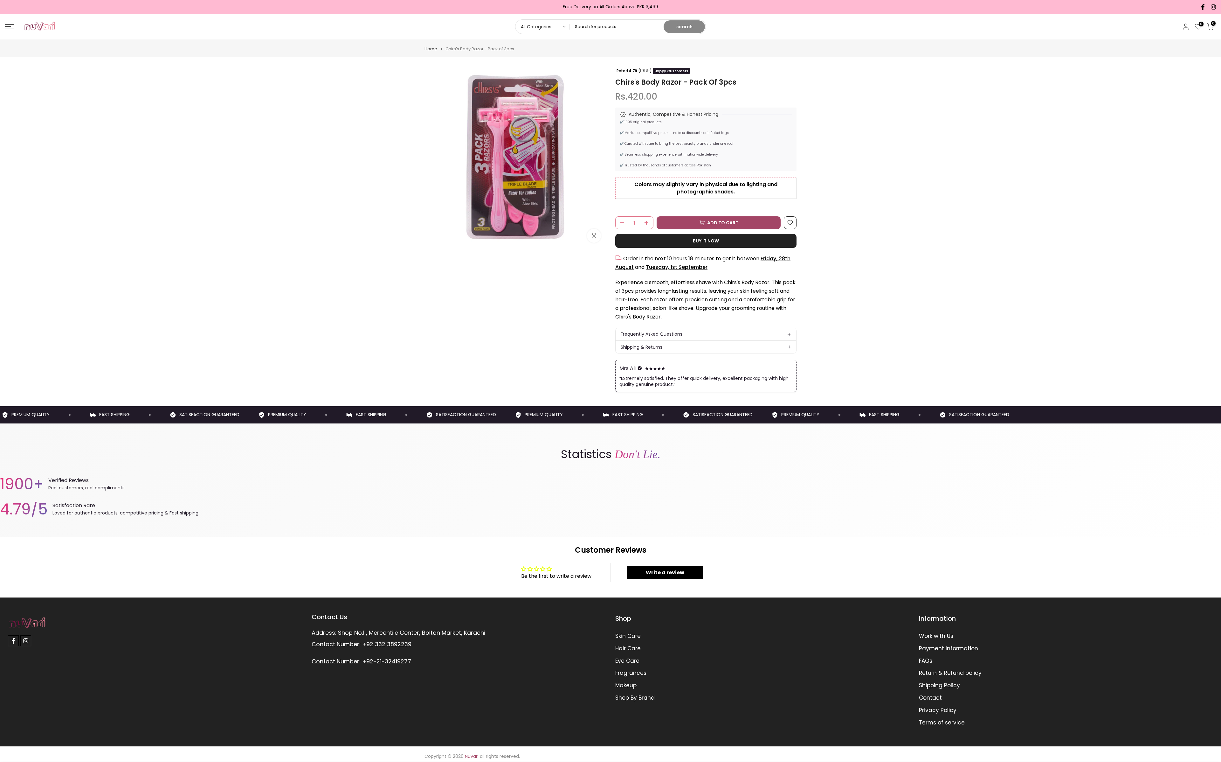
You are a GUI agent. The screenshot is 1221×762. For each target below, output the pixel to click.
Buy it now (706, 241)
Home (430, 49)
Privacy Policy (937, 710)
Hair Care (628, 648)
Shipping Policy (939, 685)
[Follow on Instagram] (1213, 7)
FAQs (925, 661)
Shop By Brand (635, 698)
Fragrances (630, 673)
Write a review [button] (665, 572)
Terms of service (942, 722)
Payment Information (948, 648)
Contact (930, 698)
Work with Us (936, 636)
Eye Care (627, 661)
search (684, 27)
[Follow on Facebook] (1203, 7)
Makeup (626, 685)
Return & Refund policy (950, 673)
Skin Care (628, 636)
